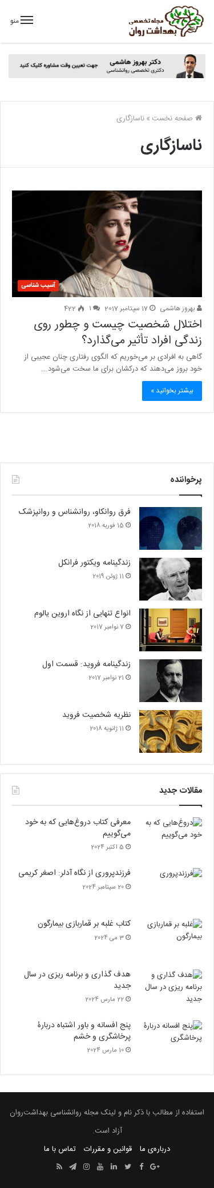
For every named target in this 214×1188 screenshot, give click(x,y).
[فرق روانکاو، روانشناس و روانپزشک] (170, 528)
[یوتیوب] (100, 1167)
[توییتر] (128, 1167)
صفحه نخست (173, 118)
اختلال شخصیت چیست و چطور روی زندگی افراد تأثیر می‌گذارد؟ (118, 332)
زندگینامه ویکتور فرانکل (94, 563)
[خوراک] (59, 1167)
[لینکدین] (114, 1167)
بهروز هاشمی (178, 308)
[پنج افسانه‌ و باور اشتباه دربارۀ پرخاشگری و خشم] (170, 1041)
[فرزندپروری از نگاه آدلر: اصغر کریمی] (170, 889)
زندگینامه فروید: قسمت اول (86, 664)
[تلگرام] (73, 1167)
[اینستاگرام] (87, 1167)
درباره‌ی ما (155, 1149)
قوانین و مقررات (108, 1149)
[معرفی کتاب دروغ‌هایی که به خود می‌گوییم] (170, 838)
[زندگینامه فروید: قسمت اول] (170, 680)
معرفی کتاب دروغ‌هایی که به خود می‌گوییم (78, 828)
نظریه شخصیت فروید (96, 715)
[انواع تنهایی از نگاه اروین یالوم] (170, 630)
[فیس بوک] (141, 1167)
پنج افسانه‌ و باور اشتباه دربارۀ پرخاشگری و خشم (84, 1031)
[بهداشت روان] (165, 21)
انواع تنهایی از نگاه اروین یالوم (82, 614)
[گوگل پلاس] (155, 1167)
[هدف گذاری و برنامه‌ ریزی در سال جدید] (170, 991)
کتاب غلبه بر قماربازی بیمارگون (84, 924)
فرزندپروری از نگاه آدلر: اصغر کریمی (74, 873)
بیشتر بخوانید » (172, 390)
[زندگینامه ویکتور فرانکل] (170, 579)
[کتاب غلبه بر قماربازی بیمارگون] (170, 940)
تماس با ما (60, 1149)
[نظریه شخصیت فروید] (170, 731)
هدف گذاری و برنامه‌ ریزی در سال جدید (77, 980)
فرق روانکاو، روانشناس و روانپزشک (75, 512)
